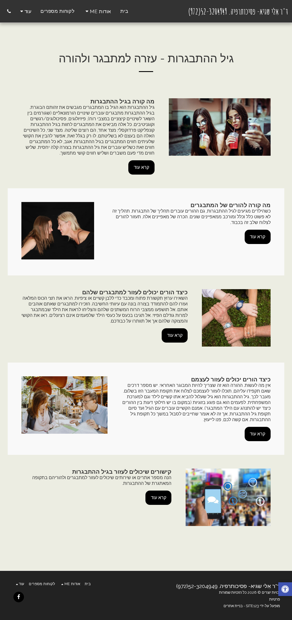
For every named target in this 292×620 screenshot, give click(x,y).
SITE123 (252, 606)
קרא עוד (141, 167)
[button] (97, 11)
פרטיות (274, 599)
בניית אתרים (233, 606)
